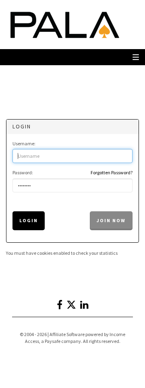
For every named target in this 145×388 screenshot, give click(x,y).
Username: (23, 143)
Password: (22, 172)
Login (28, 220)
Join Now (111, 220)
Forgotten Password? (112, 172)
